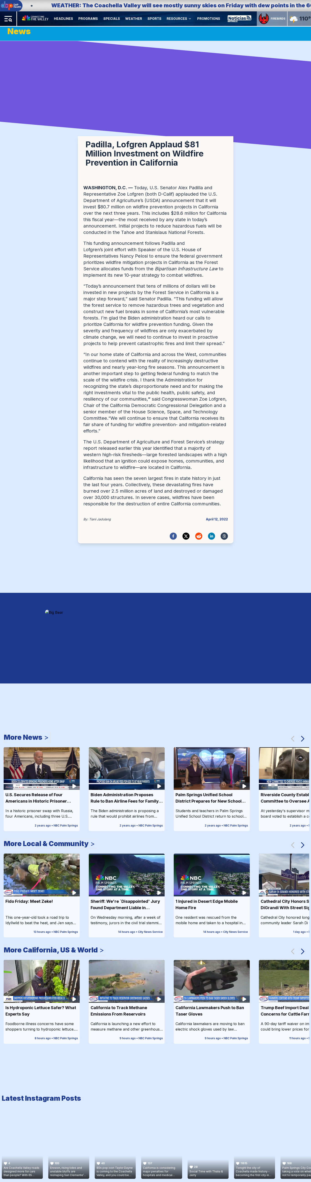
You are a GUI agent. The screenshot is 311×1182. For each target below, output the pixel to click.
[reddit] (198, 536)
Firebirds (278, 18)
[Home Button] (35, 18)
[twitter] (186, 536)
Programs (88, 18)
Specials (111, 18)
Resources (177, 18)
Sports (154, 18)
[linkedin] (211, 536)
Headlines (63, 18)
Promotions (208, 18)
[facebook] (173, 536)
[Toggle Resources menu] (190, 18)
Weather (133, 18)
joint (108, 249)
